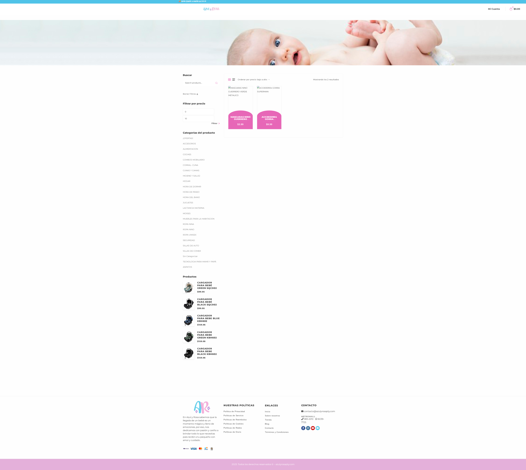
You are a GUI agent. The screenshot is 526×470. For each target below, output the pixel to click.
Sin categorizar (190, 246)
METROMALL (308, 414)
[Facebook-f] (303, 426)
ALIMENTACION (193, 139)
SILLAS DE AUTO (194, 235)
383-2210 (308, 417)
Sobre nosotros (272, 414)
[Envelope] (318, 426)
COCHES (190, 144)
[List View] (234, 79)
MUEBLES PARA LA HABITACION (201, 208)
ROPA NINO (191, 219)
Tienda (268, 418)
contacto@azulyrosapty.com (319, 409)
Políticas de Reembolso (235, 418)
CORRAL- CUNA (193, 155)
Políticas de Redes (233, 426)
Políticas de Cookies (234, 422)
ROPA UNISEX (192, 225)
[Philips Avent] (251, 380)
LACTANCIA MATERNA (196, 198)
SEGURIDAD (189, 230)
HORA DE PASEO (194, 182)
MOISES (189, 203)
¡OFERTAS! (191, 128)
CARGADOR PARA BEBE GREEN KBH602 (207, 325)
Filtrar (214, 113)
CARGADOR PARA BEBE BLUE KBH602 (208, 308)
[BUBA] (202, 380)
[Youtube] (313, 426)
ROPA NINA (191, 214)
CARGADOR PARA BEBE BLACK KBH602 (207, 341)
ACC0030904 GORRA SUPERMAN (269, 119)
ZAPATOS (187, 257)
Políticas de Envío (232, 430)
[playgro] (300, 380)
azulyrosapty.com (285, 462)
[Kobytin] (275, 380)
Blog (267, 422)
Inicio (267, 410)
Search (216, 83)
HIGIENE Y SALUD (194, 166)
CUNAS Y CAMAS (191, 160)
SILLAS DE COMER (195, 241)
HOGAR (189, 171)
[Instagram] (308, 426)
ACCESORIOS (192, 133)
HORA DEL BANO (194, 187)
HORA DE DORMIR (195, 176)
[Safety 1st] (324, 380)
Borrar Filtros (189, 94)
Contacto (269, 426)
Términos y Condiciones (277, 430)
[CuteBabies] (226, 380)
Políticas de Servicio (234, 414)
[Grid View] (229, 79)
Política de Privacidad (234, 410)
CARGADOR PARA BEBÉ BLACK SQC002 (207, 292)
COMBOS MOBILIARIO (196, 149)
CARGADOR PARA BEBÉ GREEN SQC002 (207, 275)
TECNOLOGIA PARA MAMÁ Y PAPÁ (202, 251)
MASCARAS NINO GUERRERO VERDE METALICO (241, 120)
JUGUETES (191, 192)
